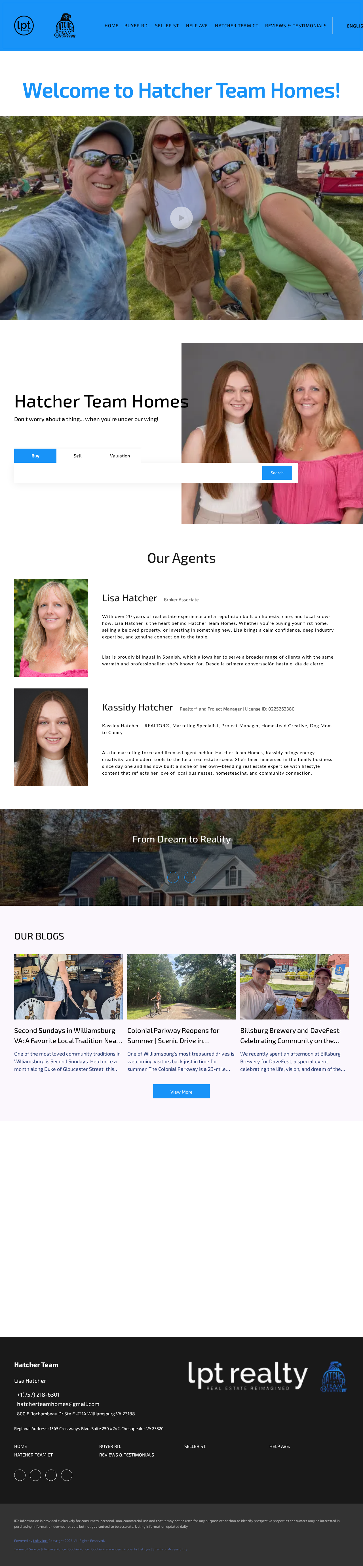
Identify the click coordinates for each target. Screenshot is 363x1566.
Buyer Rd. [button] (136, 25)
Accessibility (177, 1549)
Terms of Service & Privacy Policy (40, 1549)
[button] (24, 25)
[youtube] (51, 1475)
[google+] (66, 1475)
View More (181, 1091)
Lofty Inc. (40, 1540)
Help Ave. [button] (198, 25)
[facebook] (20, 1475)
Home (112, 25)
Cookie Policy (78, 1549)
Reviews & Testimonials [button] (296, 25)
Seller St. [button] (167, 25)
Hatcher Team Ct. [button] (237, 25)
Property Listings (136, 1549)
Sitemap (159, 1549)
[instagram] (35, 1475)
